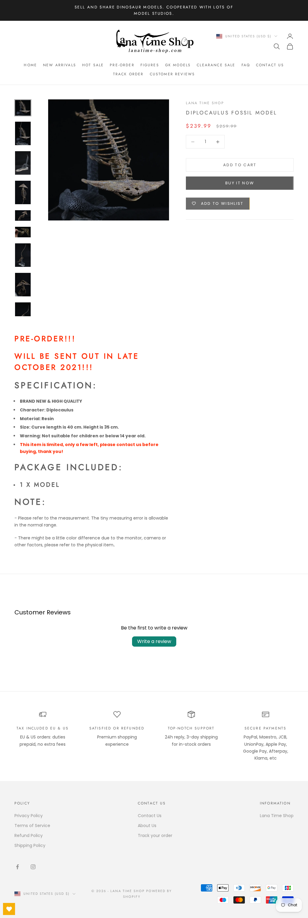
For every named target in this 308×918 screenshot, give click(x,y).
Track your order (155, 835)
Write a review (154, 641)
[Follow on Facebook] (17, 867)
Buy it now (239, 183)
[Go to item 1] (22, 107)
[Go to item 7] (22, 255)
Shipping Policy (29, 845)
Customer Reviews (172, 74)
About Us (147, 826)
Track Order (128, 74)
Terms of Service (32, 826)
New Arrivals (59, 65)
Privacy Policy (28, 816)
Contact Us (270, 65)
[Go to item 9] (22, 314)
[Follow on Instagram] (33, 867)
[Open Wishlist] (9, 909)
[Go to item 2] (22, 133)
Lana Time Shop (205, 103)
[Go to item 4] (22, 192)
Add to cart (240, 165)
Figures (149, 65)
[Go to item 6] (22, 232)
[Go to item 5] (22, 215)
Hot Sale (93, 65)
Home (30, 65)
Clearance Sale (216, 65)
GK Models (178, 65)
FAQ (246, 65)
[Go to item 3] (22, 163)
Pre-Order (122, 65)
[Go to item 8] (22, 284)
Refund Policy (28, 835)
